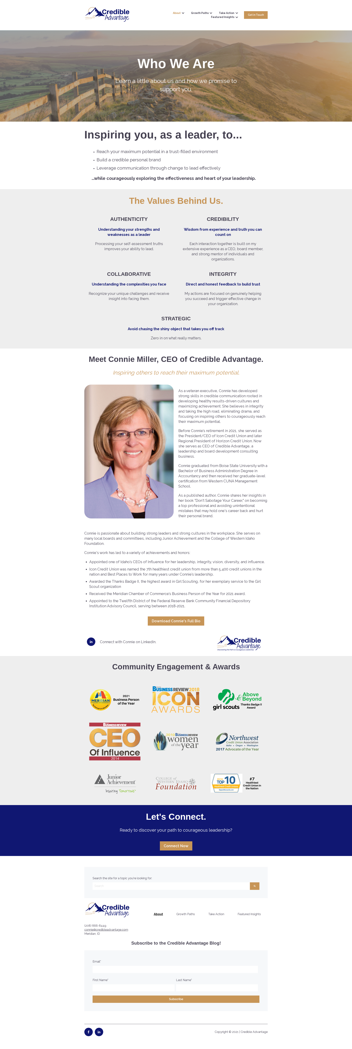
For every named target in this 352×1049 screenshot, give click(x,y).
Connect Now (176, 846)
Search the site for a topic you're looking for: (122, 878)
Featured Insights (222, 17)
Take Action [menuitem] (216, 914)
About (177, 13)
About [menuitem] (158, 914)
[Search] (254, 886)
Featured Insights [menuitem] (249, 914)
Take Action (226, 13)
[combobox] (171, 886)
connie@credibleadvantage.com (106, 929)
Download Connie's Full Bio (176, 621)
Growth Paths (200, 13)
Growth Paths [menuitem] (185, 914)
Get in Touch (256, 14)
